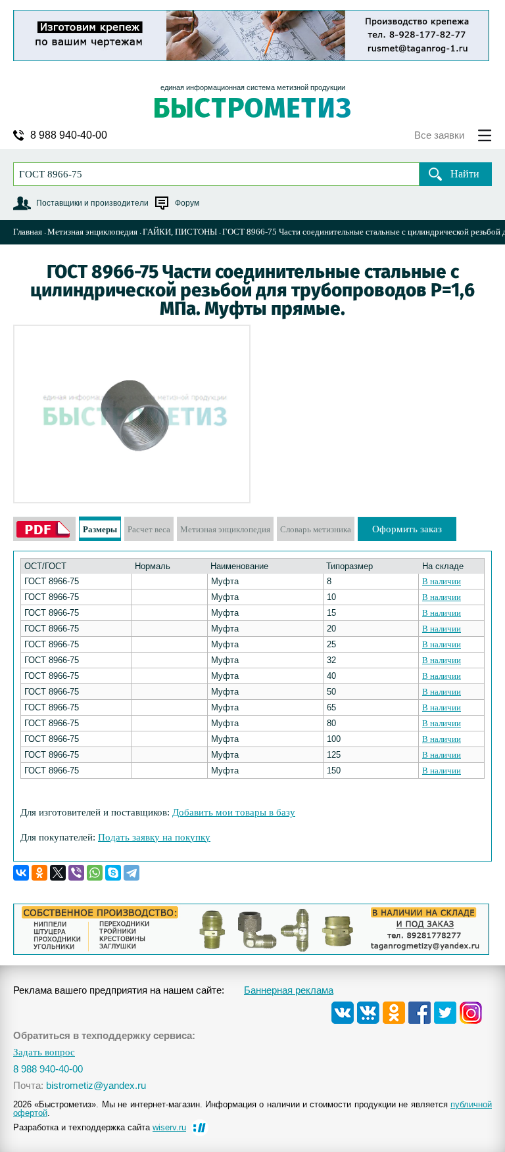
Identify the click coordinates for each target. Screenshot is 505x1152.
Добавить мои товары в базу (233, 812)
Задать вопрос (44, 1052)
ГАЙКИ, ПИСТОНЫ (180, 232)
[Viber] (76, 873)
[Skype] (113, 873)
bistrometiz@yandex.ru (96, 1085)
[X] (58, 873)
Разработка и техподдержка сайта (99, 1127)
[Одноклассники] (39, 873)
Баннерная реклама (288, 990)
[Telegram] (131, 873)
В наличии (441, 581)
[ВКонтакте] (21, 873)
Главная (27, 232)
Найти (464, 173)
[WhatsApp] (95, 873)
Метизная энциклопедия (92, 232)
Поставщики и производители (92, 203)
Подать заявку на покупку (154, 837)
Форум (187, 203)
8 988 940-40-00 (68, 135)
